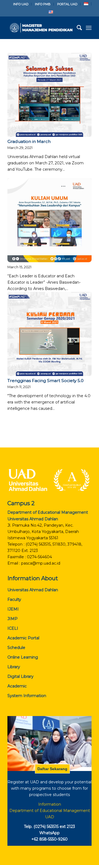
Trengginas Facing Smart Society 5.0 (45, 380)
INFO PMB (43, 4)
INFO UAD (20, 4)
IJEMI (13, 609)
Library (13, 666)
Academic (17, 686)
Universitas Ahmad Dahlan (32, 589)
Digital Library (20, 676)
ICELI (12, 628)
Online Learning (22, 657)
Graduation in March (29, 141)
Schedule (16, 647)
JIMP (12, 618)
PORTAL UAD (67, 4)
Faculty (14, 599)
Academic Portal (23, 637)
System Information (26, 695)
